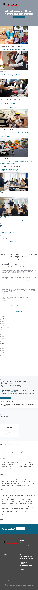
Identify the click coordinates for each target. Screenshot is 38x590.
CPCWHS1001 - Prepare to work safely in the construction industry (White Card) (15, 132)
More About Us (19, 311)
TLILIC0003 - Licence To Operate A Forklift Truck (9, 169)
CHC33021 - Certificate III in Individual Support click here (10, 391)
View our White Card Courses (19, 17)
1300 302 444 (5, 1)
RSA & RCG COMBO (4, 77)
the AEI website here (19, 286)
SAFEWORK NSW (11, 307)
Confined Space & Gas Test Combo (8, 135)
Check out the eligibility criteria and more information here (15, 394)
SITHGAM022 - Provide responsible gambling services (10, 75)
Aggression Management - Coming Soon (8, 107)
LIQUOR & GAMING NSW (19, 307)
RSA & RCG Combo (4, 229)
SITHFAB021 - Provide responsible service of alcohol (10, 74)
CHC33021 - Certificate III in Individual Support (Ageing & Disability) (13, 49)
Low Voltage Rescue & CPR (6, 104)
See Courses (21, 528)
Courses (21, 544)
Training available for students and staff (8, 195)
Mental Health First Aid (5, 106)
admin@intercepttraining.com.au (26, 556)
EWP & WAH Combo (4, 231)
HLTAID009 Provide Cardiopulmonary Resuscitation (10, 103)
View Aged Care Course (6, 397)
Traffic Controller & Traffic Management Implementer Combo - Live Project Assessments (17, 161)
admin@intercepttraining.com (12, 1)
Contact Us (21, 547)
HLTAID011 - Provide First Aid (6, 102)
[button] (1, 213)
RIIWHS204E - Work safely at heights (7, 133)
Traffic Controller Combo (5, 233)
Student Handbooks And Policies (25, 545)
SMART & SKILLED (5, 307)
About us (21, 542)
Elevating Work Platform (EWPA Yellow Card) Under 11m (11, 170)
